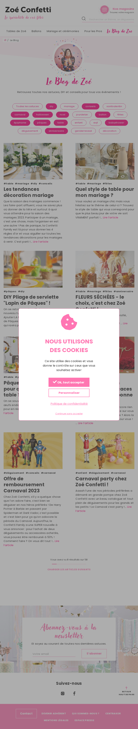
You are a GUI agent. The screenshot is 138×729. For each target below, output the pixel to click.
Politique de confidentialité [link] (69, 404)
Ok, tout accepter (70, 382)
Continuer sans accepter (69, 413)
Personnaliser (69, 393)
